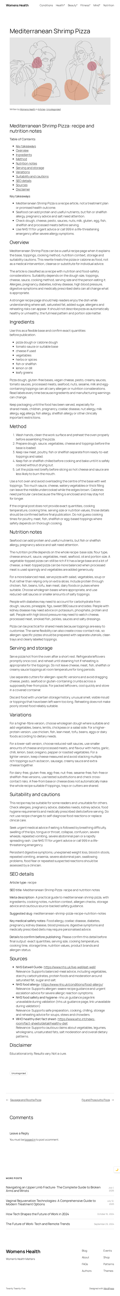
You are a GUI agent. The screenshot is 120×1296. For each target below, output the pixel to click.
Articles (41, 109)
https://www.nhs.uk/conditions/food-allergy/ (72, 984)
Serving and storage (30, 168)
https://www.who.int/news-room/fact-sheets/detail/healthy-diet (55, 1021)
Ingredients (24, 155)
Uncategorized (53, 109)
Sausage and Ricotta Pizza (25, 1100)
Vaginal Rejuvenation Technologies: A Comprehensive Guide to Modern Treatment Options (51, 1202)
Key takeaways (26, 146)
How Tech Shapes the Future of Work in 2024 (37, 1214)
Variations (23, 172)
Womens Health (17, 5)
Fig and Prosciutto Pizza (96, 1100)
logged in (30, 1139)
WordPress (109, 1288)
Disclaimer (23, 189)
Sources (22, 185)
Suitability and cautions (32, 176)
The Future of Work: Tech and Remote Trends (38, 1224)
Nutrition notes (26, 163)
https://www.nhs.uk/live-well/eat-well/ (70, 967)
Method (21, 159)
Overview (22, 150)
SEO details (23, 181)
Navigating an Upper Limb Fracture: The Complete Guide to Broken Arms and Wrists (53, 1189)
